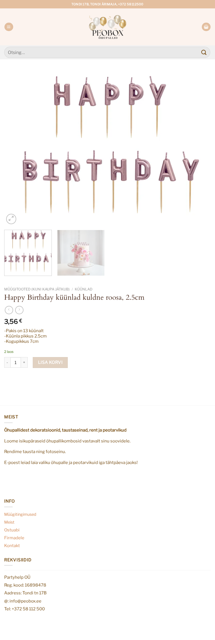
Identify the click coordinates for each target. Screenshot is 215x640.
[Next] (200, 148)
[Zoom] (11, 219)
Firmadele (14, 537)
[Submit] (204, 52)
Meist (9, 522)
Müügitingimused (20, 514)
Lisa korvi (50, 362)
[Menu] (8, 27)
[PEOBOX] (107, 27)
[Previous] (15, 148)
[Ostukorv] (206, 27)
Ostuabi (12, 530)
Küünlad (83, 289)
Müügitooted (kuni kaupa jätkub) (37, 289)
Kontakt (12, 545)
